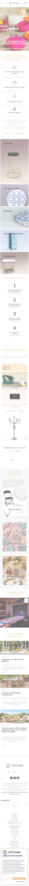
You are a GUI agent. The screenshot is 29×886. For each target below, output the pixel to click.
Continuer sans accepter (20, 881)
